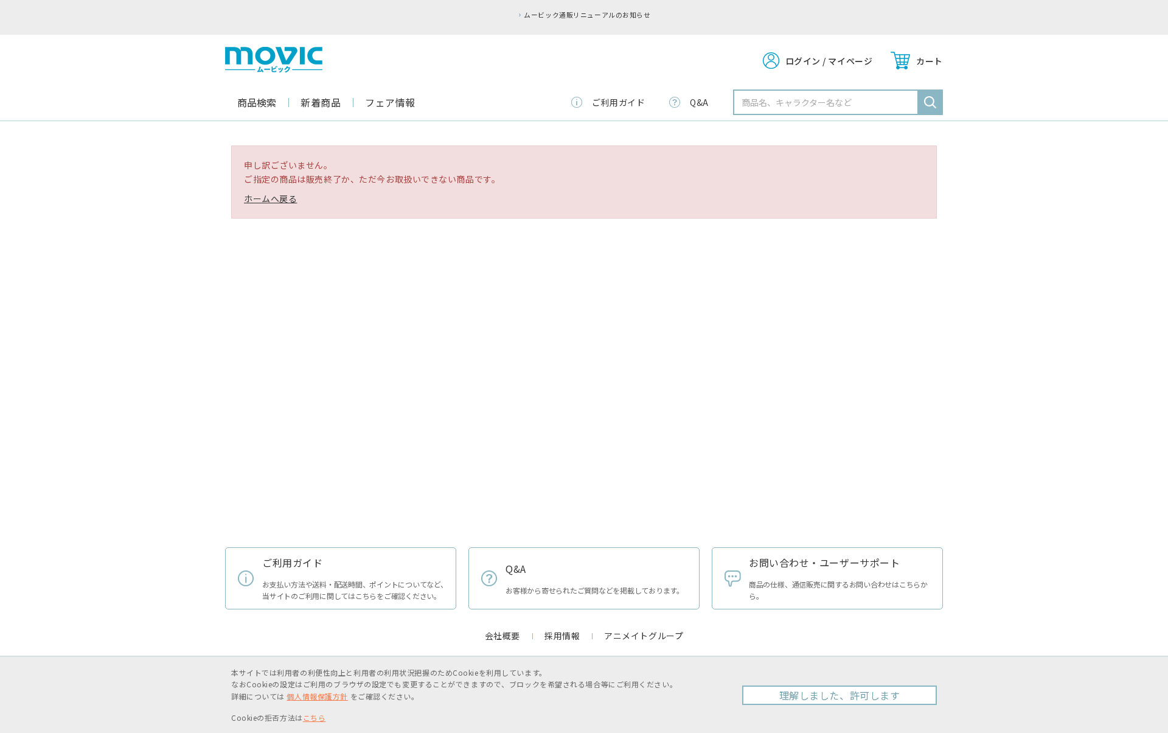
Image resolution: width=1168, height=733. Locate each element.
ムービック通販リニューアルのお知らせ (587, 14)
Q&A (699, 102)
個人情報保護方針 (317, 696)
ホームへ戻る (270, 198)
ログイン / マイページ (829, 61)
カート (929, 61)
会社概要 (502, 636)
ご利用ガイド (618, 102)
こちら (314, 717)
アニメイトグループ (643, 636)
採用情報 (562, 636)
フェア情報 (390, 102)
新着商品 (321, 102)
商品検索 (256, 102)
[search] (930, 102)
